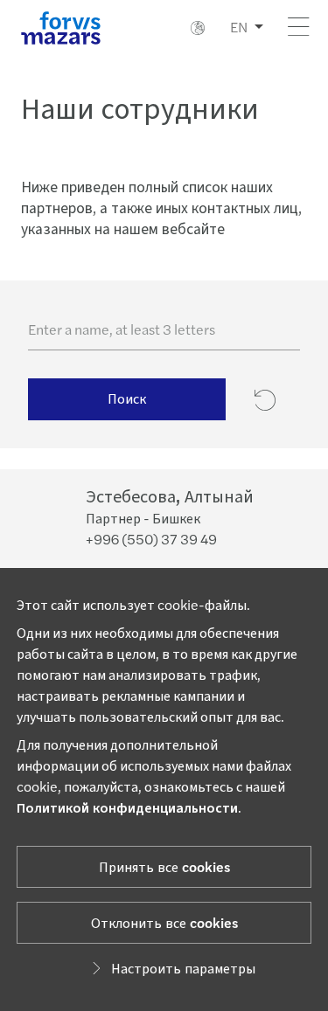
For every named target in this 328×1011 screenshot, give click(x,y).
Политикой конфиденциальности (127, 807)
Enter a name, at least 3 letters (121, 329)
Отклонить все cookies (164, 922)
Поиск (127, 398)
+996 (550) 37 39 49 (151, 539)
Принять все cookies (164, 866)
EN (239, 27)
